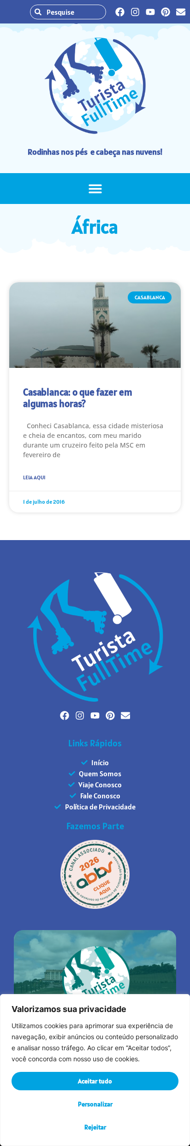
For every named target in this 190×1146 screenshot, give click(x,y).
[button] (95, 188)
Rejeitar (95, 1127)
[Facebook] (120, 12)
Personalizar (95, 1104)
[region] (95, 1070)
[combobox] (68, 12)
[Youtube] (150, 12)
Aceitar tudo (95, 1081)
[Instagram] (135, 12)
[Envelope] (180, 12)
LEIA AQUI (34, 477)
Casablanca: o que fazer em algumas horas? (77, 398)
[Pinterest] (165, 12)
